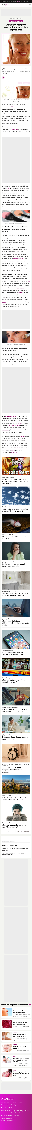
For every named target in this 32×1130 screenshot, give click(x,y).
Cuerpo (15, 1021)
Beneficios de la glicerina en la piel (12, 841)
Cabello (9, 1102)
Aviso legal (4, 1115)
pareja (27, 1110)
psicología (14, 1112)
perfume (11, 425)
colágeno (14, 452)
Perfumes (12, 1108)
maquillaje (20, 288)
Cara (14, 1009)
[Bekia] (3, 1)
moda (8, 1110)
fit (22, 1112)
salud (8, 1112)
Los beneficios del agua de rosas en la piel (20, 1023)
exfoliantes (5, 430)
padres (22, 1110)
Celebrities (4, 1108)
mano (4, 302)
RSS (14, 1118)
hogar (19, 1112)
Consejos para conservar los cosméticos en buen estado (21, 1060)
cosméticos (11, 107)
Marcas (3, 1102)
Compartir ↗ (26, 83)
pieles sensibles (18, 258)
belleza (13, 1110)
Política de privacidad (14, 1115)
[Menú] (30, 5)
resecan (20, 423)
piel (8, 188)
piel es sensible (10, 416)
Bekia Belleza (13, 18)
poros (13, 450)
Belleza (18, 1)
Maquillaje (19, 18)
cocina (17, 1110)
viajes (25, 1112)
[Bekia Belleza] (5, 5)
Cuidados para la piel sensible (19, 1047)
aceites (17, 425)
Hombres (21, 1105)
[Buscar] (27, 5)
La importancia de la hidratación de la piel (19, 1035)
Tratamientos (5, 1105)
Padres (27, 1)
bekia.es (3, 1110)
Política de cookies (6, 1118)
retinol (23, 436)
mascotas (4, 1112)
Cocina (23, 1)
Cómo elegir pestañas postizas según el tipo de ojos (21, 1073)
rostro (20, 292)
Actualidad (9, 1)
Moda (14, 1)
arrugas (17, 448)
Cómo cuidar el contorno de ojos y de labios (21, 1011)
